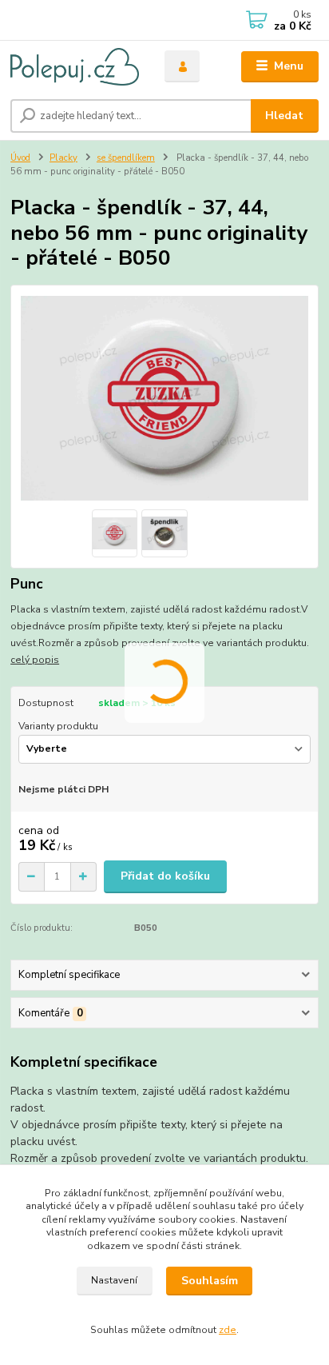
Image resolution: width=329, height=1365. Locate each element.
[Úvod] (74, 67)
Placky (63, 158)
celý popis (34, 659)
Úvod (20, 158)
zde (227, 1329)
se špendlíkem (126, 158)
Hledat (284, 115)
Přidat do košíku (165, 876)
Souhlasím (209, 1280)
